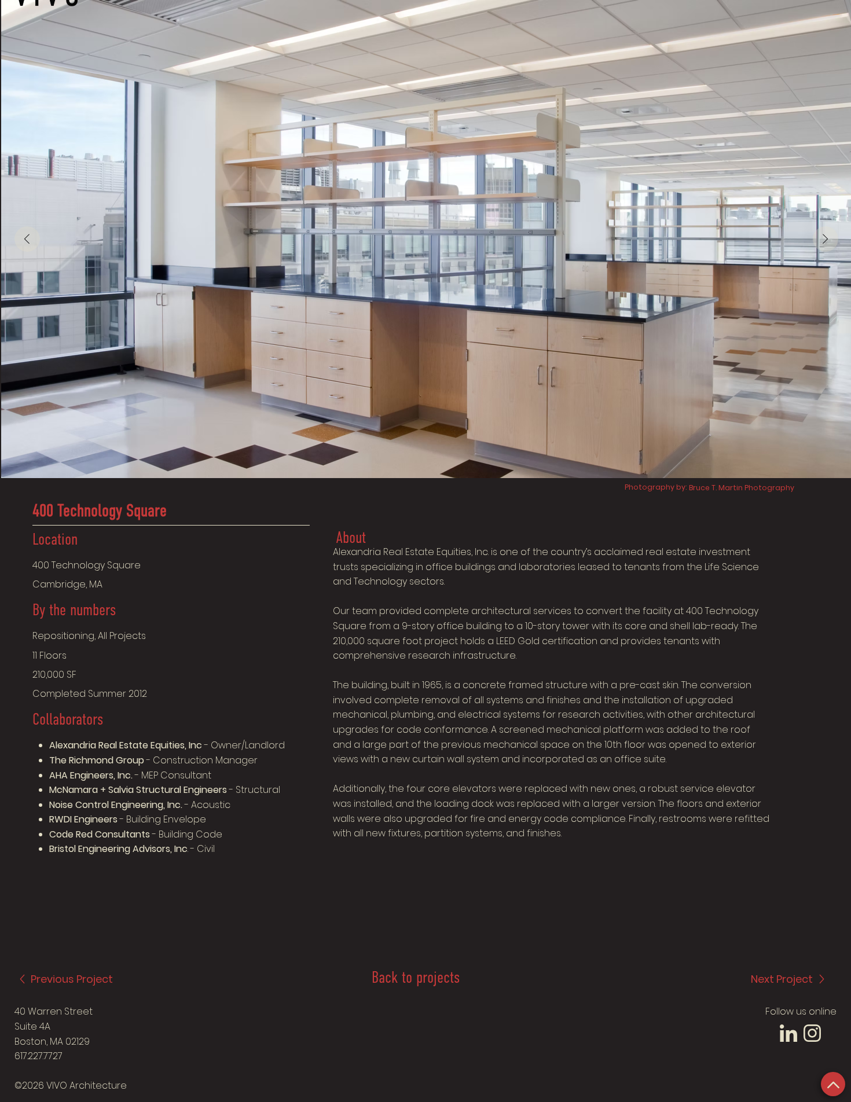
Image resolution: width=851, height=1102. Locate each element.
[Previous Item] (27, 239)
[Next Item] (825, 239)
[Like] (833, 1084)
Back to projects (416, 979)
